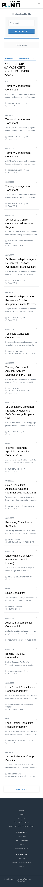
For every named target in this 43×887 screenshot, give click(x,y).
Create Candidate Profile (21, 862)
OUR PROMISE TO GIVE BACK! (21, 826)
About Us (21, 818)
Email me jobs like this (21, 14)
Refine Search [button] (21, 45)
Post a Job (22, 836)
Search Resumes (21, 840)
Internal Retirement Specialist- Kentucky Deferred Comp (17, 451)
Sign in (21, 844)
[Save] (36, 82)
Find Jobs (21, 859)
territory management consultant (18, 59)
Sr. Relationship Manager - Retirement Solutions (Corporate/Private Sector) (20, 263)
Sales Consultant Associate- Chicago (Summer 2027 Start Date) (20, 489)
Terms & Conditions (21, 822)
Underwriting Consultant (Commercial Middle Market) (19, 559)
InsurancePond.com (24, 879)
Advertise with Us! (21, 848)
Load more (21, 789)
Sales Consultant (15, 592)
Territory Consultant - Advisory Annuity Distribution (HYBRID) (18, 371)
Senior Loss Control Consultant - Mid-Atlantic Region (19, 223)
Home (21, 810)
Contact (21, 814)
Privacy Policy (21, 881)
